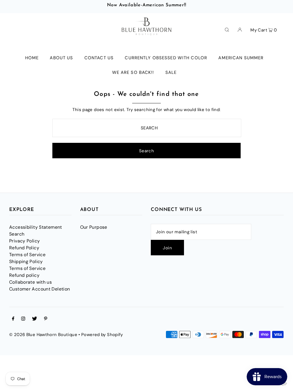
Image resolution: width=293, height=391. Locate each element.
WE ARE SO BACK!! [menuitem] (133, 72)
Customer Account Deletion (39, 289)
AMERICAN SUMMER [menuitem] (241, 58)
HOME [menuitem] (32, 58)
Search (16, 234)
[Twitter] (34, 319)
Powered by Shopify (102, 334)
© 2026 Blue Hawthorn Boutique (43, 334)
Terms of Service (27, 255)
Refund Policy (24, 248)
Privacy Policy (24, 241)
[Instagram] (23, 319)
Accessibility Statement (35, 227)
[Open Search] (227, 29)
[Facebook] (13, 319)
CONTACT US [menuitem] (99, 58)
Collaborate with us (30, 282)
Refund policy (24, 275)
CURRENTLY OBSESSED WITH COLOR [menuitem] (166, 58)
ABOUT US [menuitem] (61, 58)
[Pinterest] (45, 319)
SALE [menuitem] (171, 72)
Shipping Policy (26, 261)
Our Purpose (93, 227)
